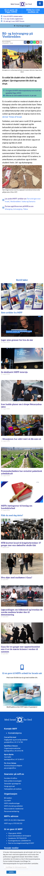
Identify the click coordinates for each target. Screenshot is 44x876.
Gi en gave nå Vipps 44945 (11, 11)
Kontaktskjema (15, 733)
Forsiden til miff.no (10, 778)
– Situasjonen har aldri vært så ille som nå (21, 439)
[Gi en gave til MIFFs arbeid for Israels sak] (22, 667)
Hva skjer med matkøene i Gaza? (16, 577)
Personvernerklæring (11, 811)
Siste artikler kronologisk (12, 781)
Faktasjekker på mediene (12, 789)
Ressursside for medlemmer (14, 809)
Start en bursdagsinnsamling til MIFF (21, 843)
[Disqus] (22, 243)
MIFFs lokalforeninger (12, 803)
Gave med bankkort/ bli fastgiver (19, 836)
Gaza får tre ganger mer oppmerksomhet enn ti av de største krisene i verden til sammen (20, 649)
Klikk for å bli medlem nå (33, 11)
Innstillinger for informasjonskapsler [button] (16, 867)
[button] (34, 42)
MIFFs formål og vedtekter (13, 806)
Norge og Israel (9, 786)
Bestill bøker (22, 280)
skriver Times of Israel (12, 117)
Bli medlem (8, 798)
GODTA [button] (11, 872)
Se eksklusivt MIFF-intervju (14, 372)
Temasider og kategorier (12, 783)
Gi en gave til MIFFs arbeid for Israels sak (22, 673)
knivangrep (17, 209)
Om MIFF (7, 801)
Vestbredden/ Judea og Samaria (22, 201)
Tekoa (25, 209)
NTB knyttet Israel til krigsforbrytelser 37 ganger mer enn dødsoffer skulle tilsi (21, 544)
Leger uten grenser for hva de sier (17, 340)
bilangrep (8, 209)
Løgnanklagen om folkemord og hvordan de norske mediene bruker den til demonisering (21, 612)
